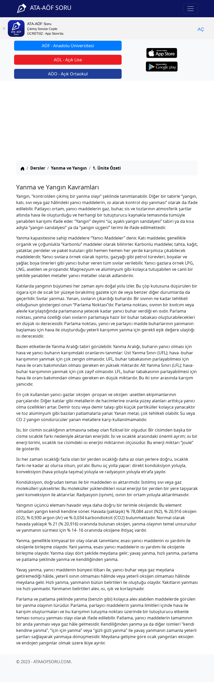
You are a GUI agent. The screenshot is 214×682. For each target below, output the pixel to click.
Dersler (37, 168)
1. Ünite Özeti (107, 168)
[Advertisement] (107, 121)
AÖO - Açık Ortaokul (68, 74)
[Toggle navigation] (190, 8)
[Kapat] (3, 28)
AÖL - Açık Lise (68, 60)
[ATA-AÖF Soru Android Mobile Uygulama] (161, 66)
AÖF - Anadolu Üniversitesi (68, 46)
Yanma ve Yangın (69, 168)
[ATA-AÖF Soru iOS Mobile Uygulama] (162, 53)
